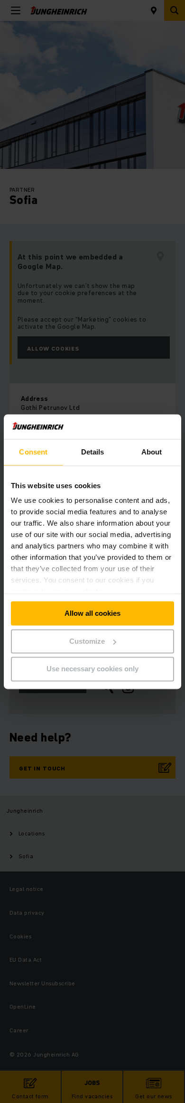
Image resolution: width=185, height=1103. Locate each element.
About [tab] (151, 452)
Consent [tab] (33, 452)
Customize (87, 641)
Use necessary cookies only (92, 669)
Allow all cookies (92, 613)
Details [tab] (92, 452)
